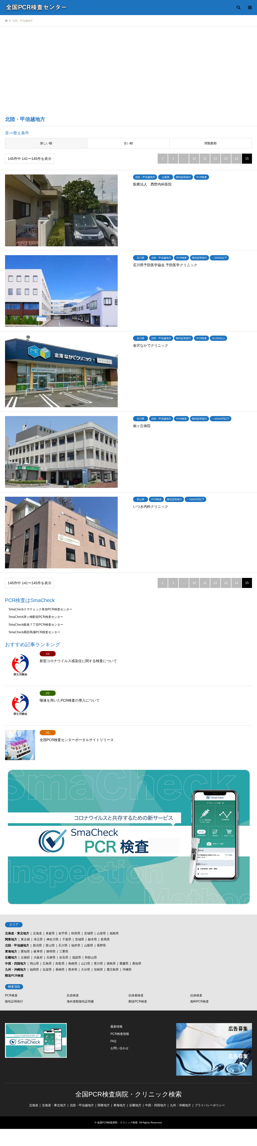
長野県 (101, 945)
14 (236, 158)
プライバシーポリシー (210, 1105)
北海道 (37, 933)
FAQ (113, 1041)
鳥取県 (60, 963)
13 (226, 158)
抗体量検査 (136, 995)
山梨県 (88, 945)
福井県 (75, 945)
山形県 (101, 933)
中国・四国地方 (15, 963)
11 (205, 158)
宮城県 (88, 933)
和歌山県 (91, 957)
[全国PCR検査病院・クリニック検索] (36, 7)
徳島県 (111, 963)
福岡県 (34, 969)
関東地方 (11, 939)
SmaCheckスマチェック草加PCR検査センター (40, 609)
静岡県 (50, 951)
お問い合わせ (119, 1048)
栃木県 (92, 939)
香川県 (98, 963)
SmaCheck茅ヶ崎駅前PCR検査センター (36, 617)
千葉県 (66, 939)
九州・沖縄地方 (15, 969)
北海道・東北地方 (17, 933)
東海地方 (11, 951)
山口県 (85, 963)
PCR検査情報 (119, 1034)
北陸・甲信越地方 (17, 945)
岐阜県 (38, 951)
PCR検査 (11, 995)
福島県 (114, 933)
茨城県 (79, 939)
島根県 (72, 963)
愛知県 (25, 951)
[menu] (249, 7)
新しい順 (46, 143)
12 (215, 158)
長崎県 (60, 969)
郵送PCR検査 (14, 975)
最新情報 (116, 1026)
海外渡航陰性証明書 (80, 1001)
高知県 (136, 963)
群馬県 (105, 939)
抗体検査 (196, 995)
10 (194, 158)
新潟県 (37, 945)
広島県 (47, 963)
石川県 (63, 945)
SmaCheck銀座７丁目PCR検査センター (36, 624)
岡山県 (34, 963)
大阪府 (38, 957)
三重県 (63, 951)
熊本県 (72, 969)
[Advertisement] (128, 74)
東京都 (25, 939)
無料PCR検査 (199, 1001)
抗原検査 (73, 995)
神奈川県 (52, 939)
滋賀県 (76, 957)
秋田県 (75, 933)
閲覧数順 (211, 143)
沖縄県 (127, 969)
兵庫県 (50, 957)
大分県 (85, 969)
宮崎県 (98, 969)
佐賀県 (47, 969)
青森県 (50, 933)
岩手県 (63, 933)
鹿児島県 (113, 969)
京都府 (25, 957)
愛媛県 (123, 963)
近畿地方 (11, 957)
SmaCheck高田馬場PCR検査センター (34, 632)
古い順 (128, 143)
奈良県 (63, 957)
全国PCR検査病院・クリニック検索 (128, 1094)
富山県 (50, 945)
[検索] (238, 7)
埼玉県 (38, 939)
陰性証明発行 (14, 1001)
